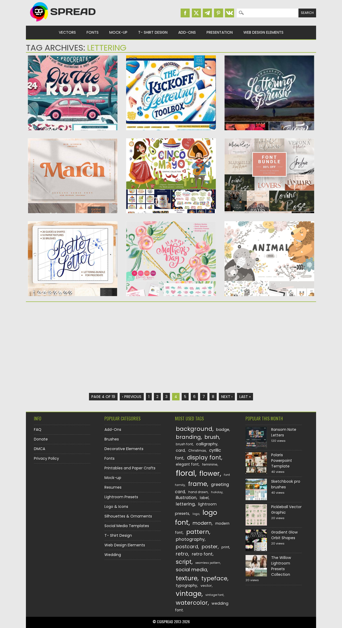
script (184, 562)
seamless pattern (207, 563)
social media (191, 569)
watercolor (192, 603)
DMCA (39, 448)
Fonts (93, 32)
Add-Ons (187, 32)
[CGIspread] (63, 22)
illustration (186, 497)
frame (197, 483)
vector (206, 585)
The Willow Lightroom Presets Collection (281, 566)
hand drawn (198, 492)
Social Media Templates (126, 526)
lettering (185, 504)
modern (202, 523)
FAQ (37, 429)
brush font (184, 444)
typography (186, 585)
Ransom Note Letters (283, 432)
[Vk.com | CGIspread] (229, 13)
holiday (217, 492)
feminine (209, 464)
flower (209, 473)
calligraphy (206, 444)
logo (196, 514)
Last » (245, 396)
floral (185, 473)
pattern (197, 532)
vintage (188, 593)
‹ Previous (131, 396)
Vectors (67, 32)
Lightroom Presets (121, 497)
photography (190, 539)
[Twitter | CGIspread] (196, 13)
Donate (41, 439)
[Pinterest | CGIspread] (218, 13)
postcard (187, 546)
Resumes (113, 487)
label (204, 497)
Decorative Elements (123, 448)
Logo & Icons (116, 506)
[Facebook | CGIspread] (185, 13)
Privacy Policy (46, 458)
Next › (226, 396)
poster (210, 546)
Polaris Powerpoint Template (281, 460)
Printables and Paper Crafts (130, 468)
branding (188, 437)
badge (222, 429)
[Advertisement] (73, 347)
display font (204, 457)
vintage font (214, 595)
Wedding (112, 554)
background (194, 429)
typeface (214, 578)
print (225, 547)
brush (212, 437)
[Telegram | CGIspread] (207, 13)
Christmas (197, 450)
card (180, 450)
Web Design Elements (263, 32)
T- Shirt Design (153, 32)
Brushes (111, 439)
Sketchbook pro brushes (285, 484)
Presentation (220, 32)
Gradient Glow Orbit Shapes (284, 535)
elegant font (187, 464)
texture (186, 578)
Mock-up (118, 32)
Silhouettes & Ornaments (128, 516)
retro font (202, 554)
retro (182, 553)
